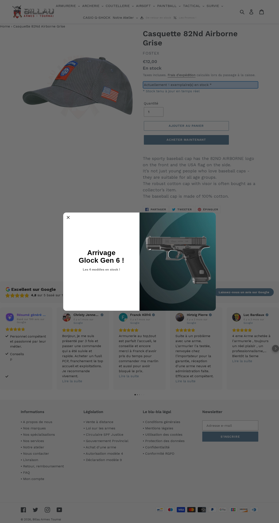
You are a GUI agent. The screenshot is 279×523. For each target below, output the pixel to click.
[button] (68, 217)
